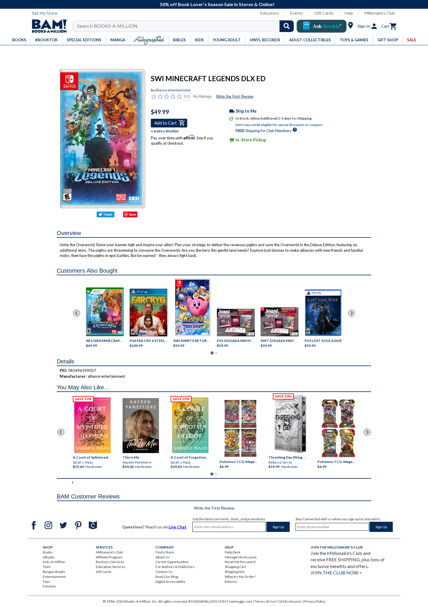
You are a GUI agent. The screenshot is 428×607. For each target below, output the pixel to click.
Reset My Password (240, 562)
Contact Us (164, 571)
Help (349, 12)
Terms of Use (265, 601)
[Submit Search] (287, 26)
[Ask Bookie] (321, 26)
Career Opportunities (172, 562)
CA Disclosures (290, 601)
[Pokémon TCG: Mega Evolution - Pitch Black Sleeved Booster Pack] (338, 428)
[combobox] (186, 26)
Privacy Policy (315, 601)
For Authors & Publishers (175, 567)
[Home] (48, 26)
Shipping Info (234, 571)
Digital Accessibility (170, 581)
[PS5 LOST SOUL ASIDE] (323, 312)
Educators (269, 12)
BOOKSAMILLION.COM (207, 601)
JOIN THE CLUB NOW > (336, 572)
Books (48, 552)
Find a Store (164, 552)
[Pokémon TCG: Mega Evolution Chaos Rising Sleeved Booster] (240, 428)
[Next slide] (351, 313)
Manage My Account (241, 557)
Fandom (49, 586)
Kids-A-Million (54, 562)
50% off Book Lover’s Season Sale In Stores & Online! (217, 4)
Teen (47, 567)
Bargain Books (54, 571)
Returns (231, 581)
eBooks (49, 557)
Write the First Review (234, 96)
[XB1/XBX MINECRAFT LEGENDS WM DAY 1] (105, 311)
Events (296, 12)
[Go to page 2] (216, 353)
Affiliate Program (109, 557)
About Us (162, 557)
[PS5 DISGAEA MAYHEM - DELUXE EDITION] (236, 321)
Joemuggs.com (240, 601)
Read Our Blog (166, 576)
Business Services (110, 562)
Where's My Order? (240, 576)
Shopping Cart (235, 567)
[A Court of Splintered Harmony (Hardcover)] (92, 425)
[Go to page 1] (211, 352)
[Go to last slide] (76, 313)
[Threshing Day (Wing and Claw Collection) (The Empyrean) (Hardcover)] (290, 424)
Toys (46, 581)
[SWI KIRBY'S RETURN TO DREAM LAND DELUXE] (193, 307)
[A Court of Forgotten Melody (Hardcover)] (190, 425)
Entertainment (54, 576)
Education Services (110, 567)
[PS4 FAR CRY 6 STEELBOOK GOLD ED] (148, 312)
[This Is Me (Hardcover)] (140, 425)
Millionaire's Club (380, 12)
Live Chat (178, 526)
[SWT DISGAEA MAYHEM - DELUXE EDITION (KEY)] (279, 321)
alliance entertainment (172, 90)
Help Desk (232, 552)
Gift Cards (323, 12)
